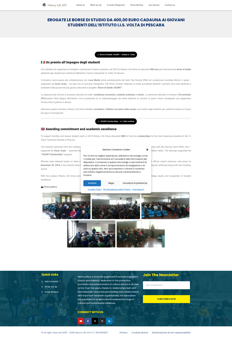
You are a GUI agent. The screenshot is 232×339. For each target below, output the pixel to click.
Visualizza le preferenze (135, 183)
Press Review (136, 5)
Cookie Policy (95, 189)
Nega (111, 183)
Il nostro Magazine (116, 5)
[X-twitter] (95, 321)
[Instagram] (102, 321)
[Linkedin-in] (109, 321)
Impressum (138, 189)
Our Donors (154, 5)
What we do (96, 5)
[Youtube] (81, 321)
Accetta (92, 183)
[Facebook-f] (88, 321)
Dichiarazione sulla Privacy (117, 189)
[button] (147, 149)
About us (80, 5)
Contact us (170, 5)
